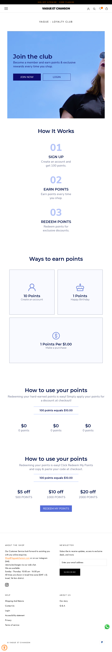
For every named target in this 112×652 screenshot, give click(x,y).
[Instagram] (7, 585)
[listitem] (32, 292)
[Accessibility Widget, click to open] (4, 648)
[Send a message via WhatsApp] (107, 626)
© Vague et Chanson (19, 642)
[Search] (94, 8)
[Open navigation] (6, 8)
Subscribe (70, 572)
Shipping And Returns (14, 600)
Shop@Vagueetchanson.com (17, 558)
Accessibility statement (14, 615)
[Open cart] (107, 8)
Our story (64, 600)
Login (7, 610)
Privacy (8, 620)
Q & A (62, 605)
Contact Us (9, 605)
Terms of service (12, 624)
